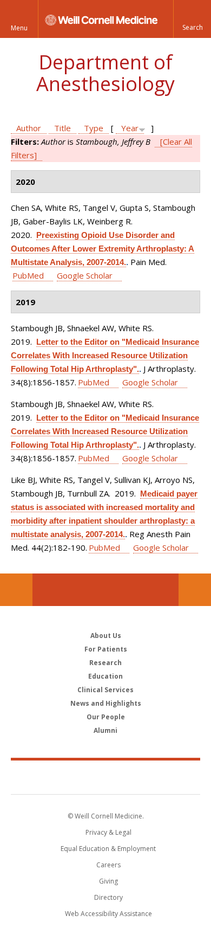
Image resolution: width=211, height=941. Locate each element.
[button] (192, 19)
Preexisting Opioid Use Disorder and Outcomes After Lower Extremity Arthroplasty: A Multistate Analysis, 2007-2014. (102, 248)
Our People (106, 716)
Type (93, 128)
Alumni (105, 730)
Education (105, 676)
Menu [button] (19, 28)
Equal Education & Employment (108, 848)
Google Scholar (85, 275)
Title (62, 128)
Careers (108, 864)
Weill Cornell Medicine (105, 776)
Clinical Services (105, 689)
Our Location (16, 589)
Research (105, 662)
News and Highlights (105, 703)
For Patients (105, 649)
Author (28, 128)
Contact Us (195, 589)
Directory (108, 897)
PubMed (28, 275)
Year (130, 128)
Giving (108, 881)
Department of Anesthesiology (105, 73)
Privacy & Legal (108, 832)
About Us (105, 635)
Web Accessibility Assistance (108, 913)
